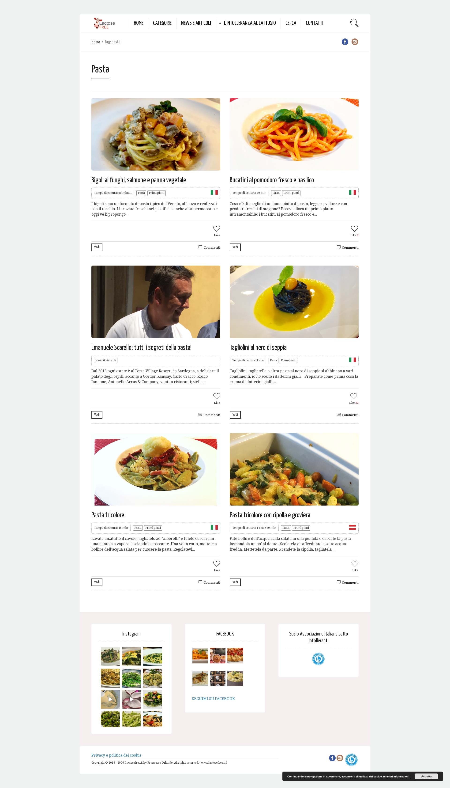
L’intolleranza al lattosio (250, 23)
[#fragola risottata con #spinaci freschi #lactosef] (152, 656)
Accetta (426, 776)
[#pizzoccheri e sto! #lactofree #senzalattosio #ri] (110, 656)
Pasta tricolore (107, 515)
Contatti (314, 23)
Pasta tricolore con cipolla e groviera (270, 515)
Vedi (97, 247)
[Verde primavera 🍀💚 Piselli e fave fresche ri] (110, 720)
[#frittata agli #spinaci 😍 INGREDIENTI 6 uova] (131, 656)
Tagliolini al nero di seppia (258, 347)
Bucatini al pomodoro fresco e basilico (272, 180)
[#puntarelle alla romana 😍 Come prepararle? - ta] (131, 720)
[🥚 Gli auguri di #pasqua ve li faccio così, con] (152, 699)
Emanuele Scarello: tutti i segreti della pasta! (141, 347)
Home (138, 23)
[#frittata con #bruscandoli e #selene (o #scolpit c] (110, 678)
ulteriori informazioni (396, 776)
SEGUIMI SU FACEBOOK (213, 699)
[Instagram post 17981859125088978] (110, 699)
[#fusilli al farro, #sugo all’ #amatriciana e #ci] (152, 720)
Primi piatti (156, 192)
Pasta (141, 192)
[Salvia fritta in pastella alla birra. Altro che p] (152, 678)
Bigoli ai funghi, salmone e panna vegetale (138, 180)
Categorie (162, 23)
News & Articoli (105, 360)
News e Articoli (196, 23)
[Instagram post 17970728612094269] (131, 699)
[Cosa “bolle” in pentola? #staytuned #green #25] (131, 678)
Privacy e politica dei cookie (116, 755)
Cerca (290, 23)
